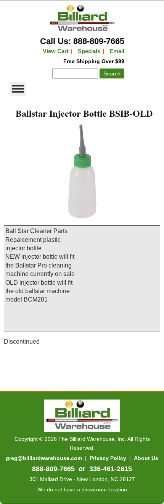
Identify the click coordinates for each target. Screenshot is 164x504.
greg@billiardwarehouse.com (44, 458)
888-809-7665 (53, 469)
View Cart (56, 51)
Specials (89, 51)
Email (116, 51)
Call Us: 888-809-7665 (82, 41)
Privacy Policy (108, 458)
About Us (146, 458)
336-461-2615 (110, 469)
